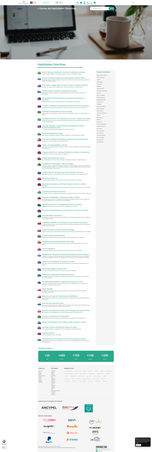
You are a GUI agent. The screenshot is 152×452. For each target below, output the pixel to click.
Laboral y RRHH (100, 110)
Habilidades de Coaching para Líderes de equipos (58, 164)
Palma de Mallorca (41, 375)
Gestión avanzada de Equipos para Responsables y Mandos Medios (63, 78)
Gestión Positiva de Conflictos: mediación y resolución (59, 91)
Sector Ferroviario (100, 137)
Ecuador (52, 378)
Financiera (99, 93)
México (52, 384)
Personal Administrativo (101, 124)
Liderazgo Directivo (48, 333)
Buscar (111, 8)
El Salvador (53, 379)
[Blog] (106, 447)
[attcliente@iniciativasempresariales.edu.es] (94, 3)
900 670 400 (100, 451)
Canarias (40, 373)
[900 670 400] (87, 3)
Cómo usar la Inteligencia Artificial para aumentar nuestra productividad (65, 139)
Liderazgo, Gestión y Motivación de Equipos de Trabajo (59, 327)
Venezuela (53, 394)
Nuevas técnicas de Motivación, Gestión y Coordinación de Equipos (63, 72)
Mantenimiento (100, 117)
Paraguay (53, 388)
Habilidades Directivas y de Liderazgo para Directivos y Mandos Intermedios (66, 118)
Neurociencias (99, 122)
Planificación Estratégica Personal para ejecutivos (58, 274)
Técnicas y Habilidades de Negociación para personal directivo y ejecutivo (65, 106)
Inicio (38, 61)
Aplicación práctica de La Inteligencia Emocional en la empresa (62, 204)
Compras (98, 79)
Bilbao (39, 372)
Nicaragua (53, 385)
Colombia (53, 374)
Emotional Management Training (52, 133)
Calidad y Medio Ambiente (102, 75)
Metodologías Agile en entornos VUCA (54, 269)
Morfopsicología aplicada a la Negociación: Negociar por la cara (62, 282)
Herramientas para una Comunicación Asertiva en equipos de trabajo (64, 339)
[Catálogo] (80, 3)
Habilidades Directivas (48, 61)
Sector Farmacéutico (101, 135)
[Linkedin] (97, 447)
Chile (52, 377)
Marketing (99, 119)
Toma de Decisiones (48, 248)
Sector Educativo (100, 133)
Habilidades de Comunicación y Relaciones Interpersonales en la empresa (65, 254)
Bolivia (52, 373)
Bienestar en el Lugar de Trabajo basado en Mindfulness (60, 296)
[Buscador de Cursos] (76, 3)
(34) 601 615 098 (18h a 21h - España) (103, 449)
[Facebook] (99, 447)
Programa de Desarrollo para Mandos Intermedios (58, 241)
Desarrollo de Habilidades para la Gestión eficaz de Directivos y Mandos (65, 210)
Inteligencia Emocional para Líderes (53, 158)
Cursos (42, 61)
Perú (52, 389)
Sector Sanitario (100, 142)
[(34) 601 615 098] (90, 3)
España (52, 380)
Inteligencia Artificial (101, 106)
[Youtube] (104, 447)
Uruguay (52, 393)
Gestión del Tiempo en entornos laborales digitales (58, 230)
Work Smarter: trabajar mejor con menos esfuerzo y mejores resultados (65, 85)
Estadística (99, 86)
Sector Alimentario (100, 130)
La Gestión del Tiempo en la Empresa (54, 191)
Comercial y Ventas (100, 77)
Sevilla (39, 378)
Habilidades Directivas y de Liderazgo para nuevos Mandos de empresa (65, 222)
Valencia (40, 379)
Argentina (53, 372)
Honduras (53, 383)
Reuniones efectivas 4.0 (50, 178)
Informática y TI (100, 101)
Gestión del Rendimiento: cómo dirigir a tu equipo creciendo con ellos (64, 322)
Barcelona (40, 370)
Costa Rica (53, 375)
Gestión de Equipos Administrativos (53, 235)
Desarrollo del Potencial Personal (52, 303)
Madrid (39, 374)
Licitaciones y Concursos (102, 113)
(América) (53, 370)
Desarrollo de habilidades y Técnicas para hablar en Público (61, 197)
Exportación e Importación (102, 90)
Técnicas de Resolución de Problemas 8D (55, 316)
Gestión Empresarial (101, 97)
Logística (98, 115)
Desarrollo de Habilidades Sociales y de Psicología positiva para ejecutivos (66, 310)
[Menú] (6, 440)
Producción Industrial (101, 126)
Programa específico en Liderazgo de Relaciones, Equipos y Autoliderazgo (65, 152)
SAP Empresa (99, 128)
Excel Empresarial (100, 88)
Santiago (40, 377)
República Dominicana (55, 390)
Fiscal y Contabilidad (101, 95)
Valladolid (40, 380)
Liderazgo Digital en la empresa (52, 215)
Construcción (99, 84)
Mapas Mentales (47, 289)
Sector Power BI (100, 139)
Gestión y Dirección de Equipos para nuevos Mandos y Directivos (62, 172)
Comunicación (99, 81)
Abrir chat (138, 445)
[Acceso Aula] (84, 3)
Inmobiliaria (99, 104)
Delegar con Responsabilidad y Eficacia (54, 145)
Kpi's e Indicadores (100, 108)
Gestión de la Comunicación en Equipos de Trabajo (58, 261)
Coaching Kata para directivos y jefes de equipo (57, 111)
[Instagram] (101, 447)
